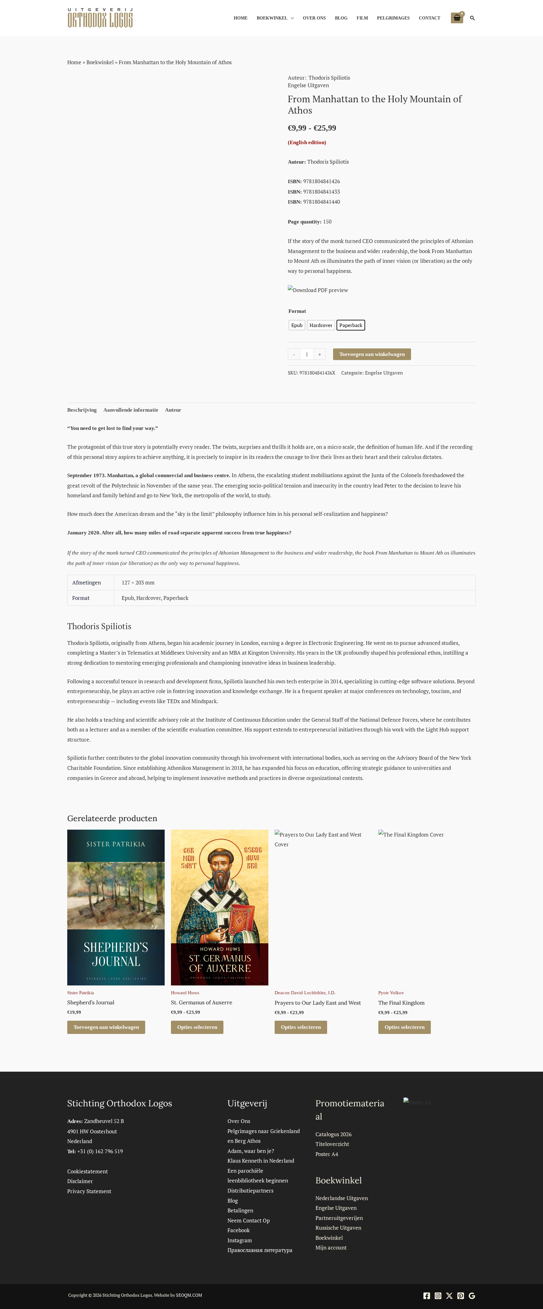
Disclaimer (80, 1181)
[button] (472, 18)
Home (241, 17)
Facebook (239, 1230)
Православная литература (260, 1250)
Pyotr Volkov (391, 992)
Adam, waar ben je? (251, 1150)
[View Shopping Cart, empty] (457, 18)
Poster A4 (326, 1154)
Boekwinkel (272, 17)
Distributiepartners (250, 1190)
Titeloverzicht (332, 1144)
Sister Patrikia (80, 992)
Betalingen (240, 1210)
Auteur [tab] (173, 410)
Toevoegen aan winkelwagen (372, 354)
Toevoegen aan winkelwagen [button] (106, 1027)
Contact (429, 17)
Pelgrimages (393, 17)
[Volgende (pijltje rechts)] (532, 654)
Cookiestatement (87, 1171)
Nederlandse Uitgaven (341, 1198)
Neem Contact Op (249, 1220)
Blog (341, 17)
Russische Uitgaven (338, 1227)
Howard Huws (185, 992)
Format (297, 311)
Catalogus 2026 (333, 1134)
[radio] (297, 325)
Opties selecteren (197, 1027)
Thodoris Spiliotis (329, 77)
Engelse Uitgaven (308, 85)
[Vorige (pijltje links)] (11, 654)
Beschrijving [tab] (82, 410)
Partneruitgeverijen (339, 1218)
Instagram (240, 1240)
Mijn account (331, 1247)
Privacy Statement (89, 1191)
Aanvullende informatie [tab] (130, 410)
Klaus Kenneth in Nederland (261, 1160)
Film (362, 17)
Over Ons (314, 17)
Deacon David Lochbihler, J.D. (305, 992)
